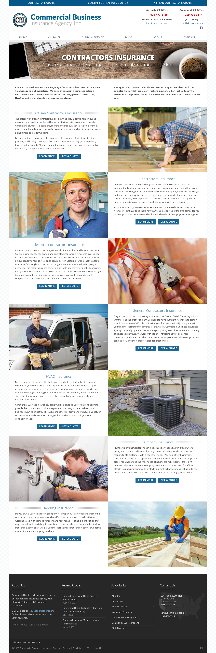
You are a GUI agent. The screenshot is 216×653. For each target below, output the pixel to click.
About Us (116, 595)
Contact (193, 37)
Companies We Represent (125, 622)
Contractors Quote (41, 2)
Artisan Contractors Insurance (58, 113)
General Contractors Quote (107, 2)
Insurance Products (122, 611)
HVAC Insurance (59, 376)
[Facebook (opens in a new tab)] (201, 28)
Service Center (119, 606)
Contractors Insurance (157, 179)
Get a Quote (70, 156)
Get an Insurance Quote (124, 617)
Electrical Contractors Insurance (58, 244)
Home (23, 37)
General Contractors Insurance (157, 310)
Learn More (47, 156)
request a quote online (40, 610)
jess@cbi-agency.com (192, 22)
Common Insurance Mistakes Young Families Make (81, 624)
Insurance (58, 37)
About (162, 37)
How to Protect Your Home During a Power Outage (80, 599)
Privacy (66, 648)
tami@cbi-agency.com (157, 22)
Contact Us (117, 601)
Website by (94, 648)
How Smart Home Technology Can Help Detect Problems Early (82, 611)
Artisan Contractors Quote (173, 2)
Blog (133, 37)
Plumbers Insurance (157, 442)
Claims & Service (97, 37)
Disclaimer (78, 648)
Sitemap (44, 624)
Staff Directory (119, 628)
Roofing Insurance (58, 508)
